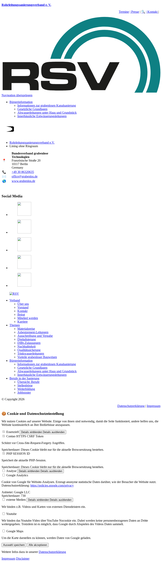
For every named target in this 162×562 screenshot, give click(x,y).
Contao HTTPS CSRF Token (24, 436)
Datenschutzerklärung (131, 406)
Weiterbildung (26, 389)
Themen (14, 325)
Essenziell (12, 432)
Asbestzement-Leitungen (32, 332)
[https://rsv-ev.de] (81, 91)
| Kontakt (152, 11)
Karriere (22, 321)
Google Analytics (17, 475)
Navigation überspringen (17, 95)
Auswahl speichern (14, 544)
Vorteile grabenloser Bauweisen (37, 357)
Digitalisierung (26, 339)
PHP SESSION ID (18, 453)
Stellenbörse (25, 385)
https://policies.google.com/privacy (52, 485)
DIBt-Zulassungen (28, 343)
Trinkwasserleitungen (30, 353)
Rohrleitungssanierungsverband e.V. (32, 142)
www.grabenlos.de (23, 181)
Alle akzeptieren (38, 544)
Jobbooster (24, 392)
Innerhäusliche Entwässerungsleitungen (42, 116)
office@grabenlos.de (25, 176)
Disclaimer (22, 558)
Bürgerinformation (21, 102)
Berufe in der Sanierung (24, 378)
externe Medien (16, 499)
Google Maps (14, 531)
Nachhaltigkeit (26, 346)
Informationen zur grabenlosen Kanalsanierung (46, 105)
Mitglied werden (27, 318)
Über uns (23, 304)
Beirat (21, 314)
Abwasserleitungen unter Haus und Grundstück (47, 112)
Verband (14, 300)
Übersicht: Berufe (28, 382)
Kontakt (22, 311)
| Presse (134, 11)
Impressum (153, 406)
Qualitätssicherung (28, 350)
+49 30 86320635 (23, 172)
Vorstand (22, 307)
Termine (124, 11)
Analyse (11, 471)
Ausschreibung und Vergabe (35, 335)
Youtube (11, 514)
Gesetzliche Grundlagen (32, 109)
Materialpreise (26, 328)
